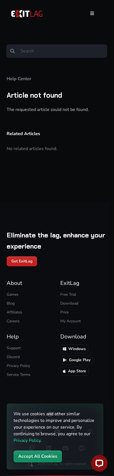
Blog (11, 303)
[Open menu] (92, 13)
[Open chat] (99, 463)
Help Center (19, 79)
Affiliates (14, 312)
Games (13, 294)
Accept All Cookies (37, 456)
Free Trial (68, 294)
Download (69, 303)
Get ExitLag (21, 261)
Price (64, 312)
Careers (13, 321)
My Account (70, 321)
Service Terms (18, 374)
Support (14, 348)
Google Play (79, 360)
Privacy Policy (27, 440)
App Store (77, 371)
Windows (77, 348)
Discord (13, 356)
